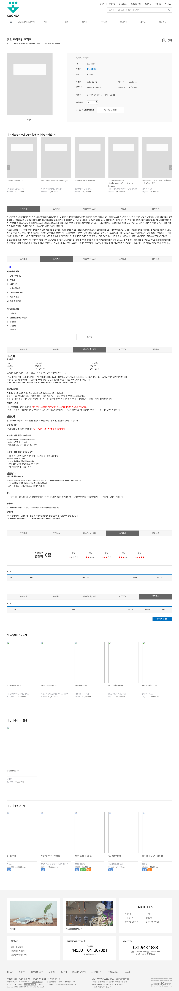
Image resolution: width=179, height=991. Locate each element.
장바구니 (148, 4)
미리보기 (30, 120)
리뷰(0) (122, 209)
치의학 (84, 22)
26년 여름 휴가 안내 (18, 951)
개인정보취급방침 (37, 972)
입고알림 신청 (110, 110)
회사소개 (10, 972)
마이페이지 (123, 4)
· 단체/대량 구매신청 (152, 922)
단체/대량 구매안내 (79, 972)
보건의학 (123, 22)
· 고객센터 (148, 914)
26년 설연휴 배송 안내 (19, 955)
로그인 (102, 4)
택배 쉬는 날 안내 (17, 947)
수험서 (143, 22)
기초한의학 (87, 58)
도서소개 (23, 209)
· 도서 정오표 (128, 918)
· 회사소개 (127, 914)
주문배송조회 (136, 4)
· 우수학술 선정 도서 (131, 922)
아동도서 (162, 22)
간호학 (65, 22)
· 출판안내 (148, 918)
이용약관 (22, 972)
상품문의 (155, 209)
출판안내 (63, 972)
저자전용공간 (96, 972)
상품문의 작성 (162, 619)
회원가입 (112, 4)
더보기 (90, 337)
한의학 (104, 22)
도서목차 (56, 209)
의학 (45, 22)
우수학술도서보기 (112, 972)
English (168, 4)
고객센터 (158, 4)
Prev (8, 167)
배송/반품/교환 (89, 209)
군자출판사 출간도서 (26, 22)
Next (170, 167)
